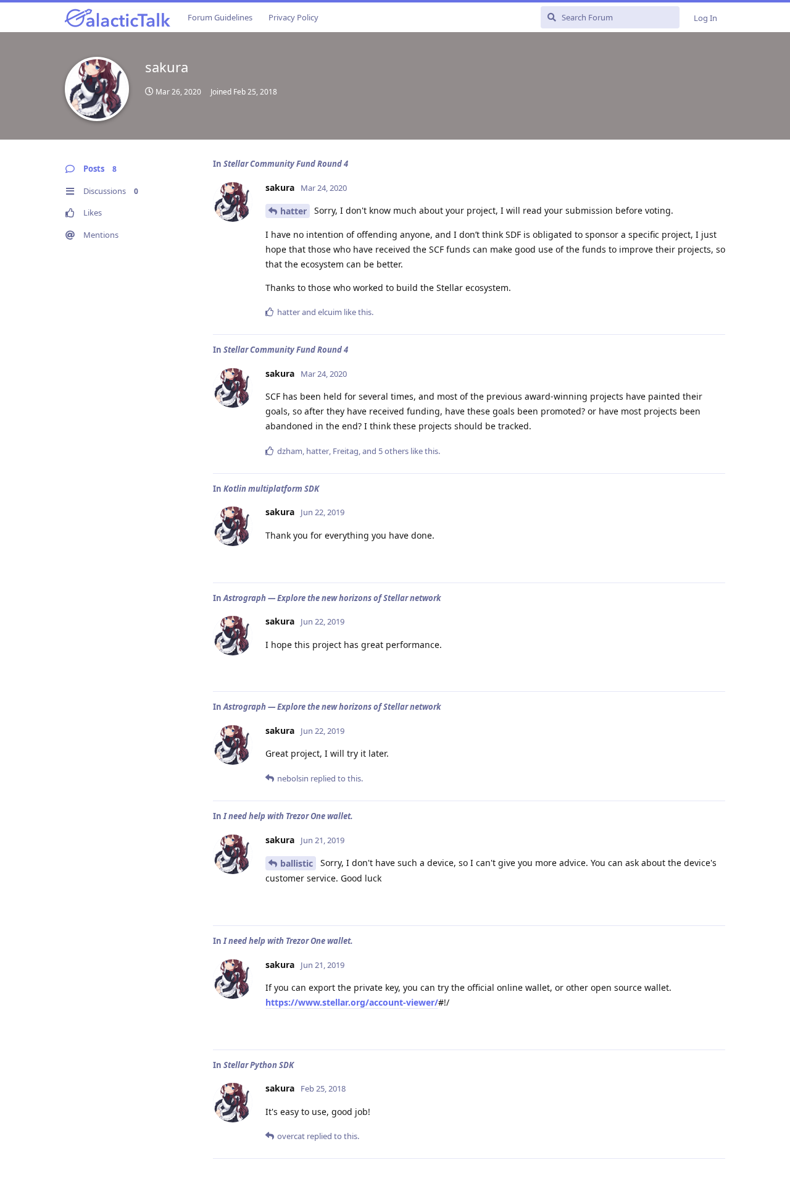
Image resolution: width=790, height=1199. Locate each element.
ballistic (296, 863)
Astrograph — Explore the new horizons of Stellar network (332, 598)
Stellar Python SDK (258, 1065)
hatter (293, 211)
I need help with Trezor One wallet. (288, 816)
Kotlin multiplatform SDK (271, 488)
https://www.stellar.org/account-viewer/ (351, 1002)
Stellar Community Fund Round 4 (285, 163)
